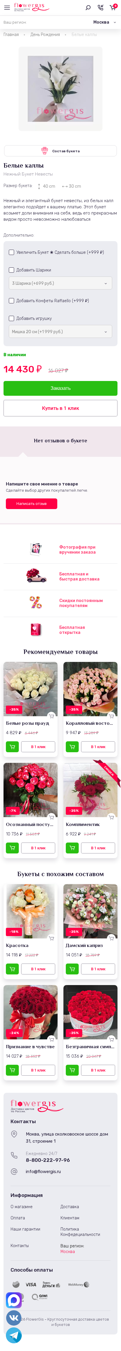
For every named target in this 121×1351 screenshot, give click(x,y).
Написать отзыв (31, 503)
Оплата (18, 1218)
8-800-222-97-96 (48, 1160)
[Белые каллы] (60, 89)
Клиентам (69, 1218)
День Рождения (45, 34)
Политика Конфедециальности (80, 1232)
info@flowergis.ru (43, 1171)
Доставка (69, 1206)
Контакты (20, 1245)
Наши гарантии (25, 1229)
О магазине (22, 1206)
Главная (11, 34)
